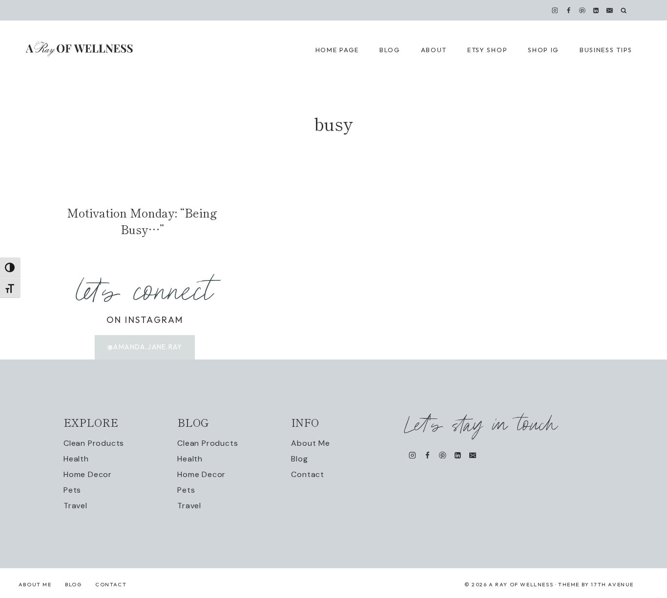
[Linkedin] (596, 10)
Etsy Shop (487, 50)
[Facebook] (568, 10)
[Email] (610, 10)
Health (76, 459)
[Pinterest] (582, 10)
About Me (310, 443)
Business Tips (606, 50)
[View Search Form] (623, 10)
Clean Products (93, 443)
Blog (299, 459)
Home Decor (87, 474)
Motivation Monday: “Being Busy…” (142, 221)
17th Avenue (612, 584)
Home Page (337, 50)
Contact (307, 474)
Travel (75, 505)
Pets (72, 490)
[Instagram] (554, 10)
